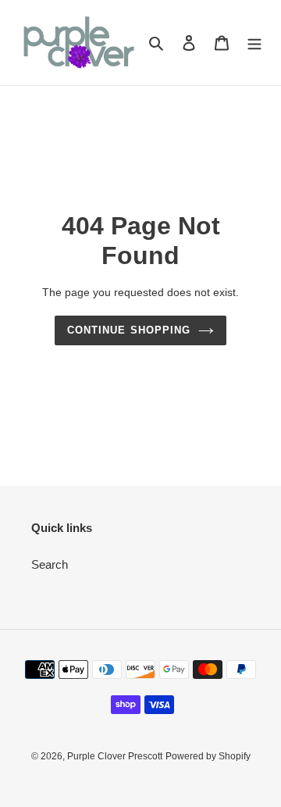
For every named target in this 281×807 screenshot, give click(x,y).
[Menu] (254, 42)
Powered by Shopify (208, 756)
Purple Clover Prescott (114, 756)
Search (49, 564)
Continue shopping (128, 330)
